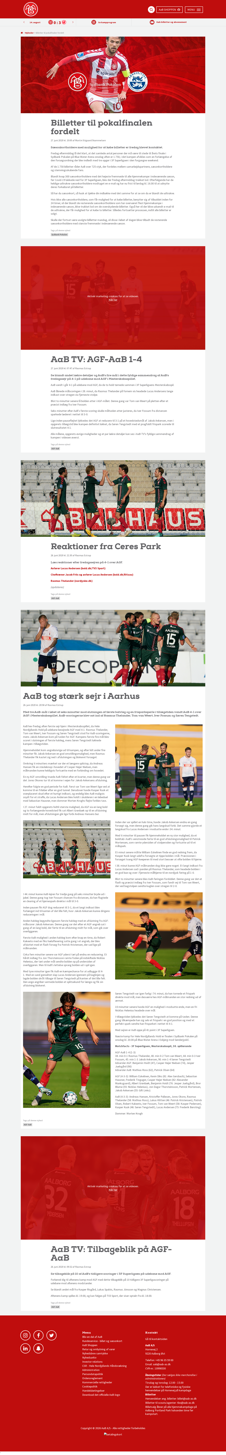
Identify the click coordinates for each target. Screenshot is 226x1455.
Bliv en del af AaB (92, 1337)
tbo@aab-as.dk (186, 1402)
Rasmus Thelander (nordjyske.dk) (72, 581)
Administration (90, 1370)
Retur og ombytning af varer (98, 1349)
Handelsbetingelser (93, 1390)
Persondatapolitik (92, 1374)
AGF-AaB (55, 448)
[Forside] (22, 32)
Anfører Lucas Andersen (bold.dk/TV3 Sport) (78, 568)
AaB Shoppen (89, 1345)
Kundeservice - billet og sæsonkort (102, 1341)
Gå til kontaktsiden (156, 1339)
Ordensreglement (92, 1378)
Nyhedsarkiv (89, 1357)
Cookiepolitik (89, 1386)
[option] (48, 22)
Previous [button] (72, 22)
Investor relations (92, 1361)
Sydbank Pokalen (59, 234)
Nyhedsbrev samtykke (95, 1353)
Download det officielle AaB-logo (101, 1394)
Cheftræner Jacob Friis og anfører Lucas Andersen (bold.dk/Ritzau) (92, 574)
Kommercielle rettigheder (97, 1382)
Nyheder (29, 32)
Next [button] (23, 22)
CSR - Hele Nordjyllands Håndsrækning (104, 1366)
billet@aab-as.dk (187, 1398)
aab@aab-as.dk (162, 1364)
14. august (35, 22)
